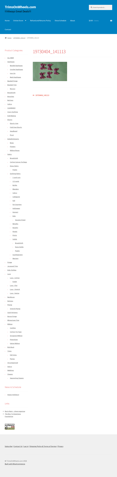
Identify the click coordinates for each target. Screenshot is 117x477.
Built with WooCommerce (15, 464)
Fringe (9, 262)
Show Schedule (60, 20)
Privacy (60, 446)
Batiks (15, 185)
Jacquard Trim (12, 266)
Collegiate (16, 197)
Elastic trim (14, 123)
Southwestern (18, 255)
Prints (15, 235)
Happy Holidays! (13, 395)
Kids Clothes (11, 270)
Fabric (9, 154)
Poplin (15, 170)
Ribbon (9, 324)
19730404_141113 (19, 38)
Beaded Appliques (16, 66)
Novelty (15, 228)
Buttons (10, 100)
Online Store (18, 20)
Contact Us (18, 446)
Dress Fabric (14, 166)
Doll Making (11, 116)
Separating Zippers (17, 378)
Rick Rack (10, 347)
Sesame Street (20, 220)
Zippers (10, 374)
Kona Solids (19, 247)
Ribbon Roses (15, 150)
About (72, 20)
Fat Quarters (17, 204)
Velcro (9, 367)
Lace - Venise (14, 293)
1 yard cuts (16, 177)
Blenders (16, 189)
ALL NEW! (10, 58)
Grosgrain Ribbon (16, 336)
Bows (12, 143)
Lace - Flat (13, 285)
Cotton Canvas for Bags (18, 162)
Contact (8, 29)
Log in (26, 446)
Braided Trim (12, 85)
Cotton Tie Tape (15, 332)
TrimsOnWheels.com (20, 7)
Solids (15, 239)
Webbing (10, 370)
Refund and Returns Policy (40, 20)
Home (7, 20)
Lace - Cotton (15, 278)
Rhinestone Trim (13, 320)
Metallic (15, 224)
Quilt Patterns (12, 312)
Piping (9, 305)
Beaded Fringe (12, 81)
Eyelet (15, 282)
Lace (9, 274)
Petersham (14, 340)
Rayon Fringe (12, 316)
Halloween (16, 208)
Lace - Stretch (15, 289)
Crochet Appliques (16, 69)
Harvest (15, 212)
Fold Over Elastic (16, 127)
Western (15, 258)
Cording (13, 328)
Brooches (10, 96)
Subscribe (8, 446)
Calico (9, 104)
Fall (14, 201)
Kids (14, 216)
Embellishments (13, 139)
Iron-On (12, 73)
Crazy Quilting (12, 112)
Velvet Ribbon (15, 343)
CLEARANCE (11, 108)
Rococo (12, 89)
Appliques (11, 62)
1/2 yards (16, 181)
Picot (12, 135)
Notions (10, 301)
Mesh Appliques (15, 77)
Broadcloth (11, 93)
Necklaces (11, 297)
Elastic (9, 120)
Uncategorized (12, 363)
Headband (13, 131)
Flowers (12, 147)
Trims (9, 351)
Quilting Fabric (15, 174)
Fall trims (13, 355)
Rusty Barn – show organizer (15, 411)
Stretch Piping (15, 309)
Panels (15, 232)
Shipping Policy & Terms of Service (43, 446)
